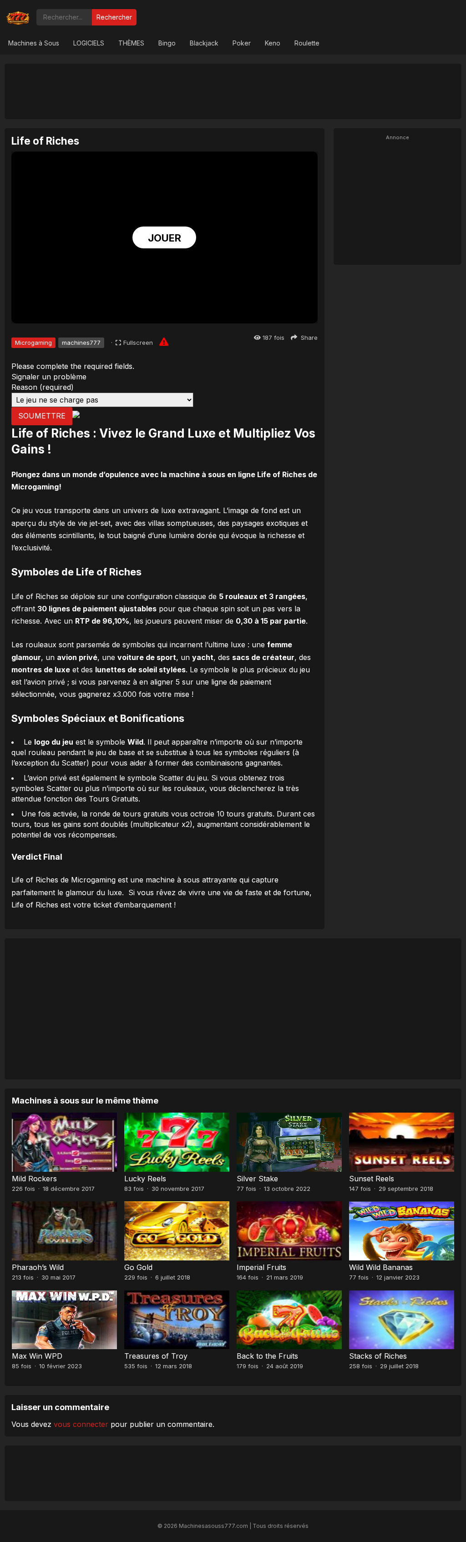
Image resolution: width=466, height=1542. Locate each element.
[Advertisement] (233, 91)
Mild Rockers (34, 1178)
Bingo (167, 43)
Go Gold (138, 1267)
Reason (42, 387)
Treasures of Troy (155, 1356)
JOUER (164, 238)
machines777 (81, 342)
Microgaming (33, 342)
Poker (242, 43)
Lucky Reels (145, 1178)
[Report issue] (163, 342)
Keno (272, 43)
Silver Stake (257, 1178)
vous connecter (81, 1424)
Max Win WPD (37, 1356)
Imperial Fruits (261, 1267)
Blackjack (204, 43)
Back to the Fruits (267, 1356)
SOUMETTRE (42, 415)
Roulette (306, 43)
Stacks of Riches (378, 1356)
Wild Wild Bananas (381, 1267)
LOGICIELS (88, 43)
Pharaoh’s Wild (38, 1267)
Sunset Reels (371, 1178)
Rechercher (114, 17)
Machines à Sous (33, 43)
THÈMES (131, 43)
